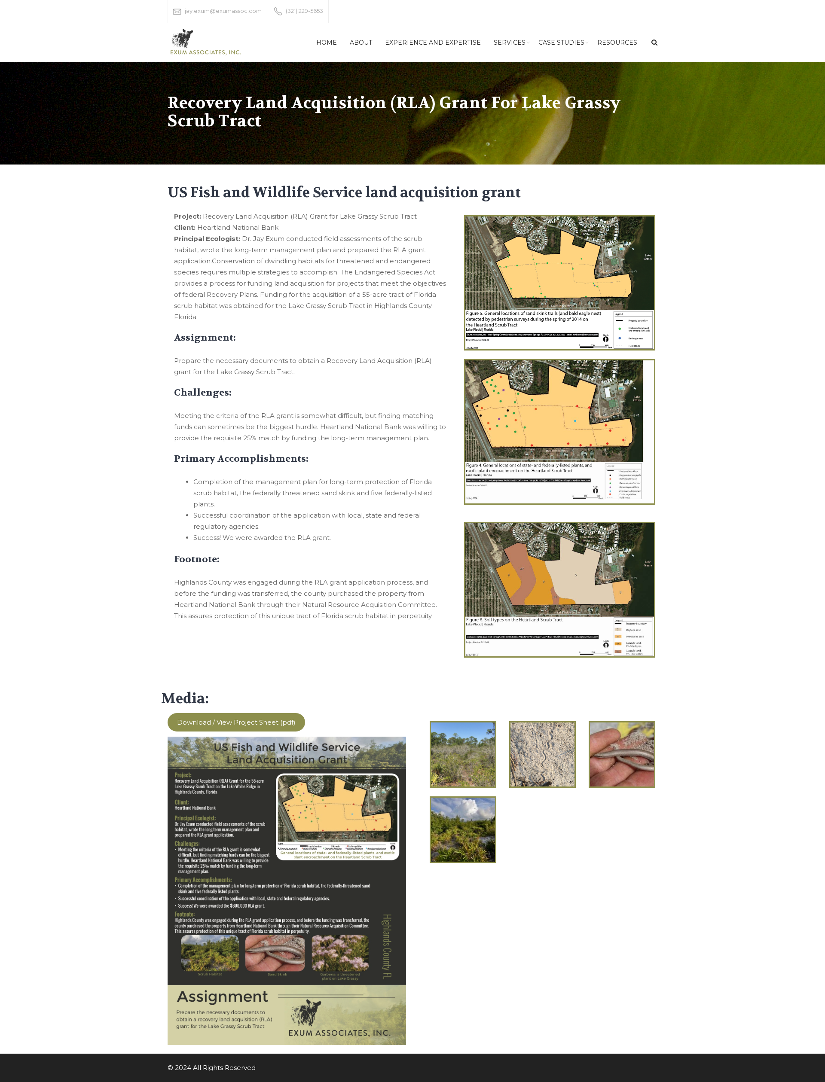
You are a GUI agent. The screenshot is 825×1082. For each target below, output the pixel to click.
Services (510, 42)
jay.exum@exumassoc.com (223, 10)
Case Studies (561, 42)
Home (326, 42)
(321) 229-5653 (304, 10)
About (361, 42)
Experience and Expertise (433, 42)
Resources (617, 42)
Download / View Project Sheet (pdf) (236, 722)
